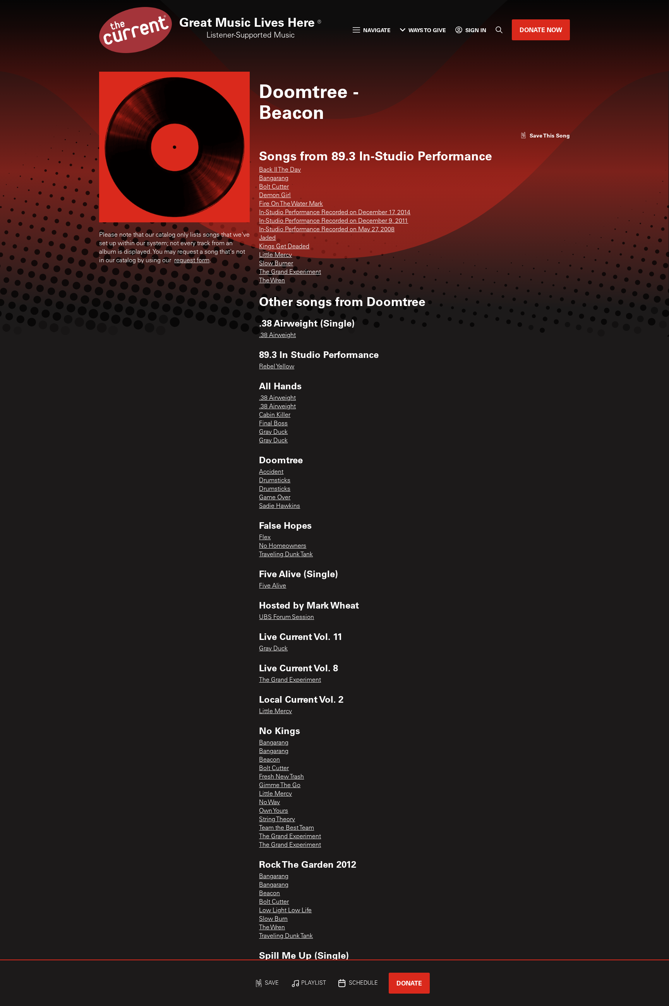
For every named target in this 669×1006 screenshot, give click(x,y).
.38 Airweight (277, 335)
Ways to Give (427, 30)
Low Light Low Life (285, 911)
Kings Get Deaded (284, 247)
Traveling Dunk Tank (286, 555)
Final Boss (273, 424)
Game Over (274, 498)
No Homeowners (282, 546)
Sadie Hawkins (279, 506)
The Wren (272, 281)
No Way (269, 803)
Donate (409, 983)
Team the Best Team (286, 828)
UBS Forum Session (286, 617)
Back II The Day (280, 170)
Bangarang (273, 178)
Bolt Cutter (274, 187)
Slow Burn (273, 919)
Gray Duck (273, 432)
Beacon (269, 760)
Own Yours (273, 811)
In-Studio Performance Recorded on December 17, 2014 (334, 213)
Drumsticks (274, 481)
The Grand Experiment (290, 272)
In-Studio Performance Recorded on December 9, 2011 (333, 221)
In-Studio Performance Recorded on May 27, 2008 (327, 230)
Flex (265, 538)
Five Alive (272, 586)
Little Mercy (275, 255)
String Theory (277, 820)
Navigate (377, 30)
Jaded (267, 238)
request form (191, 261)
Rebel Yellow (276, 367)
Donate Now (541, 30)
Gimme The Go (279, 785)
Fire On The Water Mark (291, 204)
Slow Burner (276, 264)
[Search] (499, 30)
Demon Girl (275, 196)
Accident (271, 472)
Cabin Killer (274, 415)
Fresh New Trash (281, 777)
